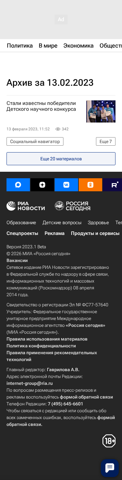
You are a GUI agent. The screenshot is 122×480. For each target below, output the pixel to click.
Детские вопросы (62, 222)
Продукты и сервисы (95, 233)
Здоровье (98, 222)
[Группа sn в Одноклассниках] (90, 184)
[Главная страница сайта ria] (39, 61)
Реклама (54, 233)
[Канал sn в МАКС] (18, 184)
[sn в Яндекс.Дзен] (42, 184)
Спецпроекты (22, 233)
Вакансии (17, 260)
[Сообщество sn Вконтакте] (66, 184)
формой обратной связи (86, 397)
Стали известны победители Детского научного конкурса (41, 106)
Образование (21, 222)
